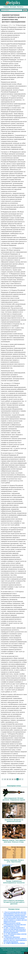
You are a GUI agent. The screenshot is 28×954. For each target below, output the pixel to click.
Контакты (20, 7)
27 (20, 779)
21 (5, 779)
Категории (13, 7)
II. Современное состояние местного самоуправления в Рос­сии (15, 925)
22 (7, 779)
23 (10, 779)
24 (12, 779)
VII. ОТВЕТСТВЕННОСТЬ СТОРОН (14, 943)
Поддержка (18, 951)
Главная (6, 7)
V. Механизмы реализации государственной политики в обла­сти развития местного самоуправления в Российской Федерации (15, 939)
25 (15, 779)
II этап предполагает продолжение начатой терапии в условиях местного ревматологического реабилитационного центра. (15, 921)
